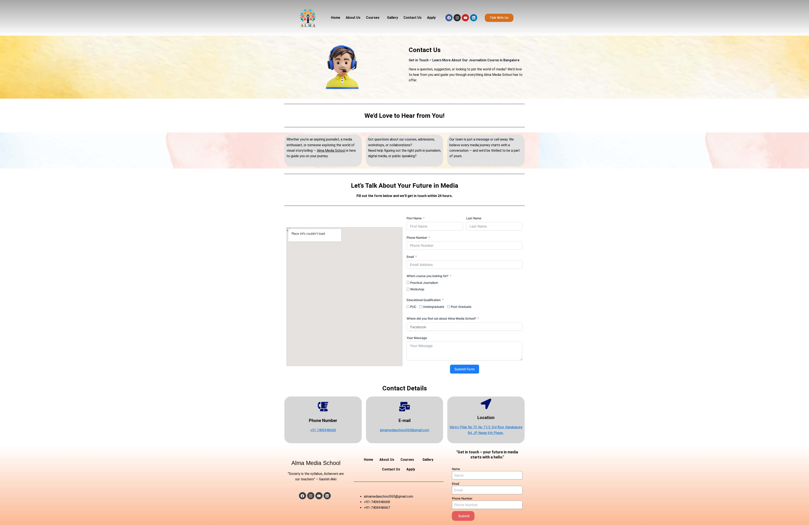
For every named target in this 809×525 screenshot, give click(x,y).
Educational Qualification (424, 300)
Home (335, 18)
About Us (353, 18)
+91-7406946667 (377, 508)
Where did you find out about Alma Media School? (441, 318)
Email (410, 256)
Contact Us (412, 18)
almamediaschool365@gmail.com (404, 430)
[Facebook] (464, 327)
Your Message (417, 338)
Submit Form (464, 369)
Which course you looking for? (427, 276)
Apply (431, 18)
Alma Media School (331, 151)
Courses (372, 18)
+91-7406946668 (377, 502)
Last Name (473, 218)
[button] (373, 17)
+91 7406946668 (323, 430)
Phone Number (417, 237)
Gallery (392, 18)
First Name (414, 218)
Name (456, 469)
